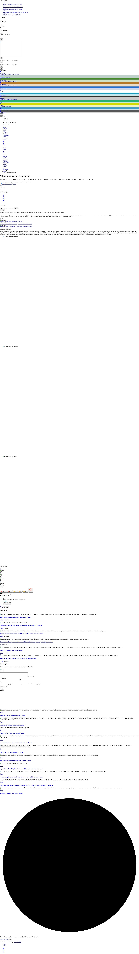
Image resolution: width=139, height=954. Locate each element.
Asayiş (1, 644)
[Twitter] (3, 143)
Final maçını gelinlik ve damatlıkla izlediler (13, 725)
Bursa (1, 620)
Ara (16, 60)
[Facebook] (3, 142)
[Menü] (1, 39)
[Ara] (1, 62)
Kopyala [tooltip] (16, 208)
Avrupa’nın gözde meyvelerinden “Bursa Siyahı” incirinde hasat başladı (16, 226)
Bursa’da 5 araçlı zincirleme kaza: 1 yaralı (12, 715)
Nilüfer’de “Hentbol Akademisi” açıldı (11, 752)
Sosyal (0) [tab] (5, 118)
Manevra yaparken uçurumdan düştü (11, 650)
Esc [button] (16, 64)
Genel (1, 722)
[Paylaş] (3, 202)
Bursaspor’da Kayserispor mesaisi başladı (12, 733)
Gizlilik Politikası (4, 939)
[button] (1, 66)
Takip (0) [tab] (5, 120)
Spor (1, 730)
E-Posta (21, 681)
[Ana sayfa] (4, 152)
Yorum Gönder (4, 686)
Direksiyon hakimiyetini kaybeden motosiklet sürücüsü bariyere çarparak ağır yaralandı (26, 642)
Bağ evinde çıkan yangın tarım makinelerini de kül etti (16, 743)
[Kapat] (1, 68)
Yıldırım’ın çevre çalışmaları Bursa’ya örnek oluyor (12, 221)
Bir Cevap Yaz (4, 664)
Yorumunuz (31, 676)
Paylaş (6, 607)
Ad (20, 679)
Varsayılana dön (6, 604)
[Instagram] (3, 145)
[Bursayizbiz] (11, 56)
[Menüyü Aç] (1, 58)
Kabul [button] (10, 939)
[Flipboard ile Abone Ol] (14, 184)
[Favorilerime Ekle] (0, 613)
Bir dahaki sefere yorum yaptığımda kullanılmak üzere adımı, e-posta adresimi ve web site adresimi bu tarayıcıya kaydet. (20, 684)
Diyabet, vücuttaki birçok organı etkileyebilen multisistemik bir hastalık (16, 224)
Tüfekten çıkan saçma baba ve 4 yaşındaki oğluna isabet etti (18, 658)
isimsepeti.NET (17, 942)
